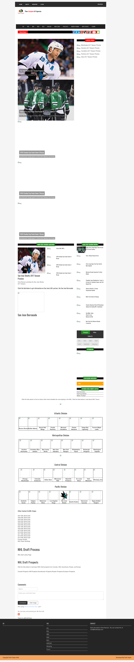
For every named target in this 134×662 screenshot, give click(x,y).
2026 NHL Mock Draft (24, 517)
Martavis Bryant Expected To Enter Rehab (94, 273)
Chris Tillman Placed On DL (92, 256)
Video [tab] (94, 332)
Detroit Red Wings (42, 428)
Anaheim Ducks (23, 502)
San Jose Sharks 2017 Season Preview (31, 71)
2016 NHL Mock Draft (24, 536)
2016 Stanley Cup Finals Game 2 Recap (32, 193)
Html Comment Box (31, 606)
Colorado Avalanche (37, 480)
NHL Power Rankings (24, 541)
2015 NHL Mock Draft (24, 537)
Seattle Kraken (73, 502)
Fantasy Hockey (22, 539)
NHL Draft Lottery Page (24, 555)
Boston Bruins (23, 428)
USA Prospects (33, 571)
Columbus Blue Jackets (35, 450)
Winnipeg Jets (97, 480)
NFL (23, 26)
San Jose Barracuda (27, 315)
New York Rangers (66, 450)
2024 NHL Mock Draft (24, 521)
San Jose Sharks (64, 502)
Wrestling (57, 26)
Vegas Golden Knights (96, 502)
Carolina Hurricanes (24, 450)
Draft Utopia (12, 657)
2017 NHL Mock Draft (24, 534)
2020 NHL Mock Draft (24, 528)
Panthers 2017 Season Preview (90, 54)
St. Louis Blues (79, 480)
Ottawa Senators (74, 428)
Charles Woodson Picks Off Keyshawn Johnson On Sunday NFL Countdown (94, 306)
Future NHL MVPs (60, 248)
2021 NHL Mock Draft (24, 527)
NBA (33, 26)
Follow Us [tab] (90, 336)
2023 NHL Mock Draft (24, 523)
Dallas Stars (48, 480)
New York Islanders (56, 450)
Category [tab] (85, 332)
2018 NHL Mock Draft (24, 532)
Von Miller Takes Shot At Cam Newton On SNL (89, 315)
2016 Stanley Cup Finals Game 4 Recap (32, 152)
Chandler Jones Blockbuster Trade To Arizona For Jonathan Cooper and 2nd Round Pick (94, 282)
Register (34, 4)
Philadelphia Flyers (76, 450)
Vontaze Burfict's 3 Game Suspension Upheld (92, 289)
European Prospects (69, 571)
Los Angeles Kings (54, 502)
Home (20, 4)
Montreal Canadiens (63, 428)
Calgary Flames (33, 502)
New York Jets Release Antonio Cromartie (93, 322)
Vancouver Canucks (84, 502)
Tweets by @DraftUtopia (25, 618)
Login (42, 4)
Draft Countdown (82, 394)
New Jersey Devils (45, 450)
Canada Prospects (23, 571)
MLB (38, 26)
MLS (43, 26)
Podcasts (65, 26)
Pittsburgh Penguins (86, 450)
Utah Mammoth (89, 480)
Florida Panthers (53, 428)
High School (85, 26)
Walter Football (81, 395)
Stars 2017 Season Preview (89, 57)
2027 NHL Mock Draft (24, 516)
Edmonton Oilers (43, 502)
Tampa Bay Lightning (85, 428)
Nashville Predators (68, 480)
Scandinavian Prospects (45, 571)
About (27, 4)
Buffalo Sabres (32, 428)
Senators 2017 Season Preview (90, 48)
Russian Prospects (57, 571)
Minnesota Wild (57, 480)
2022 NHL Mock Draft (24, 525)
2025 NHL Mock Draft (24, 519)
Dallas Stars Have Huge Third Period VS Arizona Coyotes (37, 111)
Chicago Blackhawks (25, 480)
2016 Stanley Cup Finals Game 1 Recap (32, 234)
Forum (93, 26)
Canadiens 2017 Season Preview (90, 51)
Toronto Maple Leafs (96, 428)
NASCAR (49, 26)
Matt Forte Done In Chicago (92, 297)
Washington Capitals (97, 450)
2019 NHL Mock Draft (24, 530)
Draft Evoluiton (81, 392)
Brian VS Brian (75, 26)
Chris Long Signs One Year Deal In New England (94, 265)
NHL (28, 26)
